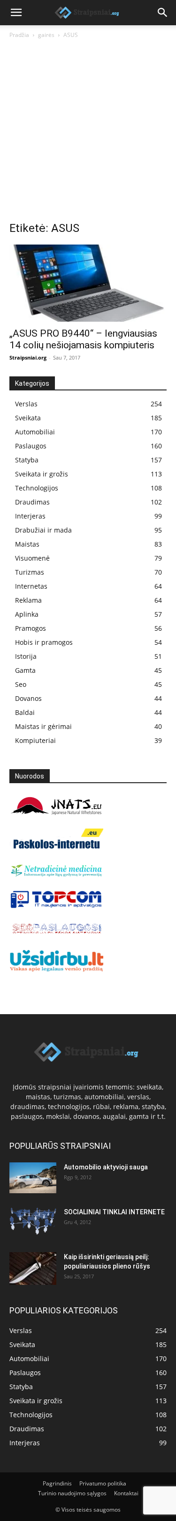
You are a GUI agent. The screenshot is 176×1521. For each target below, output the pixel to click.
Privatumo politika (102, 1483)
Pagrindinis (57, 1483)
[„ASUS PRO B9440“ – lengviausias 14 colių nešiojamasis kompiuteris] (88, 283)
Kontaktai (126, 1493)
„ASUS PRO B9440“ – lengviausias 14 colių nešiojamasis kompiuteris (83, 339)
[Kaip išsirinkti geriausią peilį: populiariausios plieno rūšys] (32, 1268)
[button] (16, 12)
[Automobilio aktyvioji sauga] (32, 1178)
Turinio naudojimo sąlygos (72, 1493)
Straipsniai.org (27, 357)
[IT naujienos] (56, 905)
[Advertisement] (88, 132)
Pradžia (19, 35)
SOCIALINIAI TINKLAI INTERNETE (114, 1212)
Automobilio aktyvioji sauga (106, 1167)
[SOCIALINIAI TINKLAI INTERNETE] (32, 1221)
